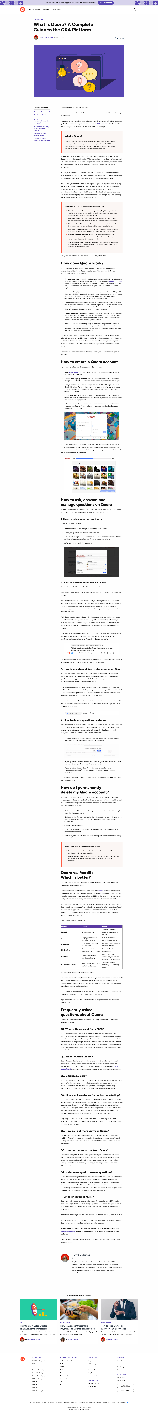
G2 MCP (62, 1367)
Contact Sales (121, 1377)
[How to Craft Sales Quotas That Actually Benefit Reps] (38, 1309)
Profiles (62, 1364)
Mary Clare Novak (47, 37)
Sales (22, 1322)
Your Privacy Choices (121, 1402)
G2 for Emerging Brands (39, 1391)
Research (46, 9)
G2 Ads (62, 1382)
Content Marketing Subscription (69, 1379)
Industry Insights (34, 9)
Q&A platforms (102, 124)
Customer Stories (94, 1367)
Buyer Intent (63, 1373)
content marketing (68, 1231)
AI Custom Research (66, 1361)
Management (38, 19)
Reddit (100, 890)
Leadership (120, 1364)
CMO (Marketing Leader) (39, 1361)
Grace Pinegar (73, 1339)
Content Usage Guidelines (109, 1402)
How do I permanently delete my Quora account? (41, 128)
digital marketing (116, 281)
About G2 (119, 1361)
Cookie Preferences (83, 1402)
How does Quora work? (42, 112)
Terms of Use (59, 1402)
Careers (119, 1370)
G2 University (92, 1364)
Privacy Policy (67, 1402)
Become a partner (94, 1383)
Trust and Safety (93, 1376)
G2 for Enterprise (37, 1385)
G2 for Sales (35, 1382)
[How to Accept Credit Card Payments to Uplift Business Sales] (79, 1309)
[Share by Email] (123, 38)
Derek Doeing (113, 1339)
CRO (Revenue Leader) (38, 1364)
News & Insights (121, 1367)
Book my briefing (106, 2)
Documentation (93, 1370)
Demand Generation (38, 1367)
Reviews (62, 1370)
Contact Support (122, 1380)
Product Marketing (37, 1373)
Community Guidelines (35, 1402)
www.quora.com (75, 372)
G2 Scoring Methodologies (48, 1402)
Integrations (92, 1386)
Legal (90, 1373)
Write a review (125, 1390)
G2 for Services (36, 1388)
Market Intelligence (65, 1376)
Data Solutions (64, 1385)
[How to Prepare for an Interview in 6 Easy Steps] (119, 1309)
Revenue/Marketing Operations (41, 1376)
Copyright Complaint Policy (95, 1402)
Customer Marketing (38, 1370)
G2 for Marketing (37, 1379)
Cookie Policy (74, 1402)
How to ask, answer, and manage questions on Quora (41, 122)
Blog (90, 1361)
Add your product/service (125, 1386)
